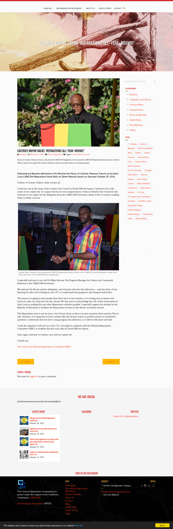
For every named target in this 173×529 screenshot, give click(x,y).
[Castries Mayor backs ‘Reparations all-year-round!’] (68, 147)
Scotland (131, 192)
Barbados (131, 148)
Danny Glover (140, 161)
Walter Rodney (141, 218)
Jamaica (131, 179)
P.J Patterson (132, 188)
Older (26, 362)
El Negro (148, 170)
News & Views (105, 8)
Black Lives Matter (145, 148)
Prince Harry (145, 188)
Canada (147, 153)
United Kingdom (134, 210)
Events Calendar (73, 494)
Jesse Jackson (142, 179)
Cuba (130, 161)
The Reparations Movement (69, 8)
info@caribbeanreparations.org (115, 491)
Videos (132, 130)
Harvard (144, 175)
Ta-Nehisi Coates (144, 201)
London (131, 183)
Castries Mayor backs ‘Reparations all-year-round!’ (51, 151)
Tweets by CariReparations (125, 416)
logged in (33, 376)
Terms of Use (71, 510)
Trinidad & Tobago (135, 205)
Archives (133, 94)
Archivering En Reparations (30, 503)
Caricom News (77, 154)
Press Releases (136, 125)
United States (148, 214)
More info (79, 525)
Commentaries (136, 109)
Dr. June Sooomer (135, 170)
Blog (67, 504)
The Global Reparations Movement (76, 489)
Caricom (131, 157)
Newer (110, 362)
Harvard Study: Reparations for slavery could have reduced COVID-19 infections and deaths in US (44, 441)
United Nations (134, 214)
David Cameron (134, 166)
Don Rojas (22, 154)
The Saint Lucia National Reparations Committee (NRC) (44, 346)
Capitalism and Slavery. (140, 99)
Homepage (70, 485)
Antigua (134, 144)
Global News (135, 120)
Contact (118, 8)
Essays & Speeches (55, 154)
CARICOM (47, 8)
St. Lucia (86, 154)
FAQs (67, 513)
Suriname (131, 201)
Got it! (162, 525)
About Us (90, 8)
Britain (138, 153)
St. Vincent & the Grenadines (139, 196)
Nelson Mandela (143, 183)
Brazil (130, 153)
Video (130, 218)
